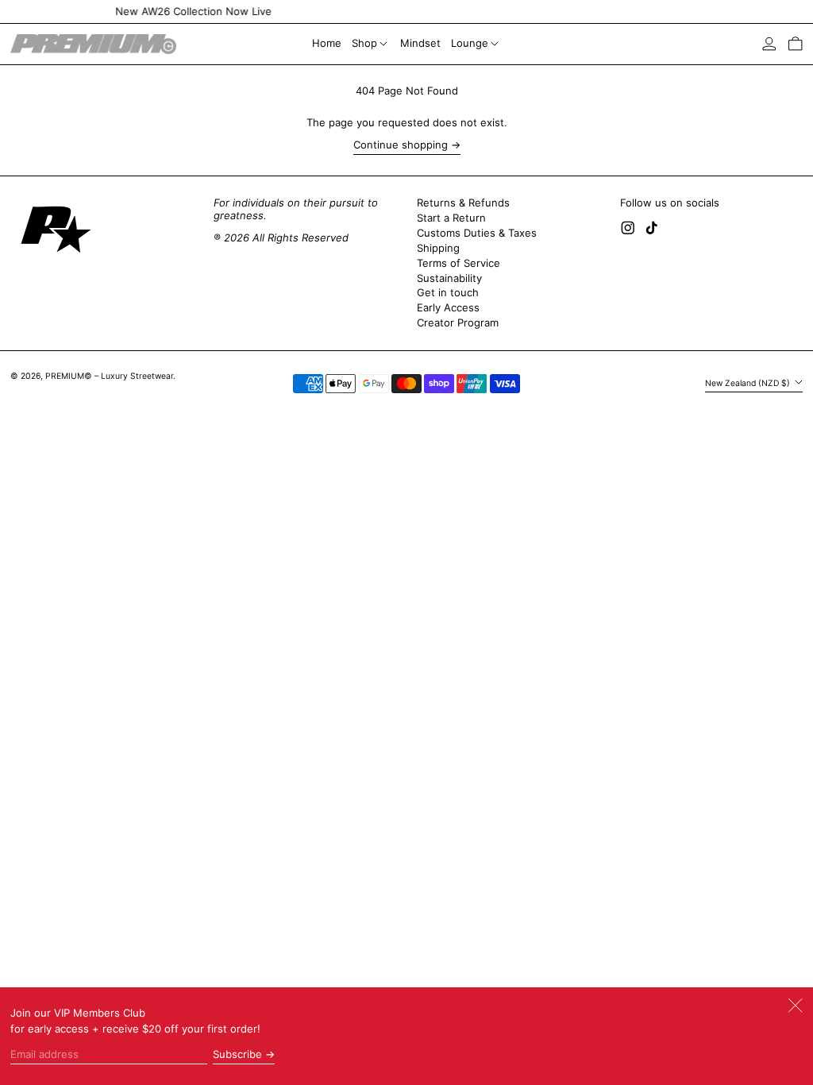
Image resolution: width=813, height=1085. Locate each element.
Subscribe (237, 1054)
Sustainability (449, 278)
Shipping (438, 247)
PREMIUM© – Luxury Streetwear (109, 376)
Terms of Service (458, 263)
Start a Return (451, 217)
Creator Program (458, 322)
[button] (795, 44)
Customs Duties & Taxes (477, 232)
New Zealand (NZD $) (748, 383)
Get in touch (448, 292)
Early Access (448, 307)
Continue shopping (400, 145)
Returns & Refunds (463, 202)
